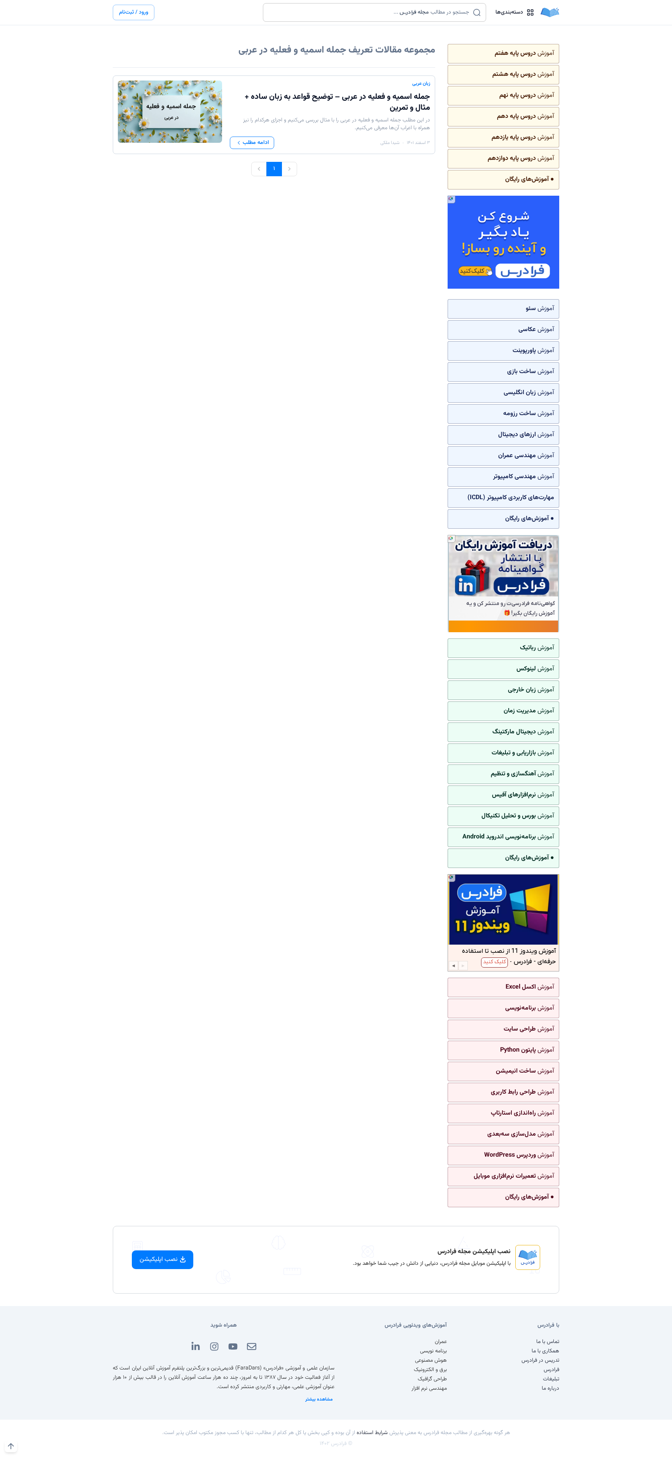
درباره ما (550, 1388)
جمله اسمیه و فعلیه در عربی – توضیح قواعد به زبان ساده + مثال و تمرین (337, 102)
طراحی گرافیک (432, 1379)
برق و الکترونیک (430, 1370)
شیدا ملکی (389, 143)
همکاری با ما (545, 1351)
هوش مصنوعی (431, 1360)
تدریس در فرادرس (540, 1360)
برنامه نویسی (433, 1351)
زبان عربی (421, 83)
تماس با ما (547, 1342)
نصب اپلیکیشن (159, 1259)
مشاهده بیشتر (319, 1399)
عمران (441, 1342)
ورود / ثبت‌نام (133, 12)
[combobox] (369, 12)
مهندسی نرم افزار (429, 1388)
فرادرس (551, 1370)
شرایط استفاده (372, 1433)
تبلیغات (551, 1379)
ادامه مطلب (256, 143)
